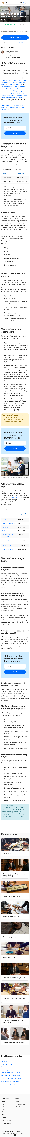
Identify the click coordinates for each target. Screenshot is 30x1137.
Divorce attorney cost (8, 523)
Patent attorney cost (8, 549)
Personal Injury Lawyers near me (10, 1070)
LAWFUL (3, 47)
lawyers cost (15, 497)
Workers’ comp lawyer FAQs (9, 86)
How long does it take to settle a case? (16, 93)
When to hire (15, 105)
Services (21, 1133)
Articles (17, 1101)
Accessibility (14, 1133)
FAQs (22, 107)
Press (3, 1109)
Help (3, 1114)
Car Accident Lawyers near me (10, 1067)
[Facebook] (15, 1135)
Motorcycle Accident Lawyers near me (12, 1078)
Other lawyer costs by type (15, 84)
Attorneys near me (6, 1064)
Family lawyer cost (7, 520)
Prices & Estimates (20, 1104)
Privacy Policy (5, 1133)
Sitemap (17, 1106)
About (3, 1106)
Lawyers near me (6, 1061)
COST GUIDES (11, 47)
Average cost (5, 105)
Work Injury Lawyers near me (9, 1084)
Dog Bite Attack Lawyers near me (10, 1072)
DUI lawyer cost (6, 545)
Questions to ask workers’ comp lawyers (12, 97)
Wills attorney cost (7, 531)
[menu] (3, 3)
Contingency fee (6, 80)
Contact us (4, 1111)
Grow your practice (7, 1120)
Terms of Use (16, 1131)
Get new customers (17, 42)
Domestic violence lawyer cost (7, 535)
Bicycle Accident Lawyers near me (11, 1075)
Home (3, 1101)
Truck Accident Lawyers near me (10, 1081)
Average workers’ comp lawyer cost (11, 78)
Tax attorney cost (7, 527)
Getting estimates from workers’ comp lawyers (14, 95)
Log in (3, 1104)
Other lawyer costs (13, 107)
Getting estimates (7, 109)
